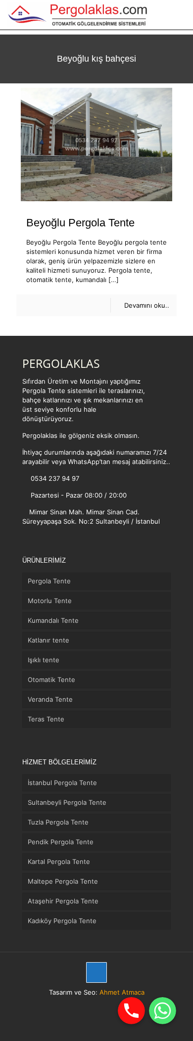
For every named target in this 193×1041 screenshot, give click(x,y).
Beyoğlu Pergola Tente (80, 222)
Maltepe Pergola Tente (63, 881)
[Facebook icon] (91, 1006)
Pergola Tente (49, 581)
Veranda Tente (50, 699)
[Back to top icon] (96, 972)
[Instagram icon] (101, 1006)
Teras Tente (46, 719)
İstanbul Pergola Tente (62, 783)
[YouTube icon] (112, 1006)
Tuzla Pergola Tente (58, 822)
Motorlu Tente (50, 601)
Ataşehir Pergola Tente (63, 901)
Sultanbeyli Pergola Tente (67, 802)
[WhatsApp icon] (81, 1006)
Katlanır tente (48, 640)
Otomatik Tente (51, 679)
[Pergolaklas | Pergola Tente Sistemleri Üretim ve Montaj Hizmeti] (77, 14)
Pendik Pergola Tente (61, 842)
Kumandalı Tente (53, 620)
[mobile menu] (179, 14)
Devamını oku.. (146, 305)
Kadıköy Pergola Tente (62, 921)
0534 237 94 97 (54, 478)
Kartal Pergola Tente (59, 861)
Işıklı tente (43, 660)
